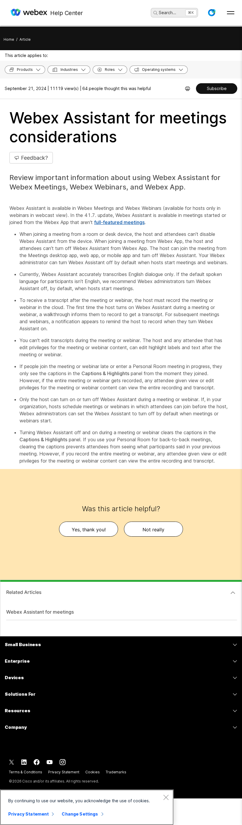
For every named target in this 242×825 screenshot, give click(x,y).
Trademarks (116, 772)
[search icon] (155, 13)
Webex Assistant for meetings (40, 612)
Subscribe (217, 88)
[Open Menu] (230, 12)
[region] (87, 807)
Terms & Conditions (25, 772)
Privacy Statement (63, 772)
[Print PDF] (188, 88)
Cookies (92, 772)
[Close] (166, 797)
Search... (167, 12)
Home (9, 39)
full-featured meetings (119, 222)
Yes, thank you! (89, 529)
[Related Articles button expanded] (233, 593)
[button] (211, 12)
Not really (153, 529)
